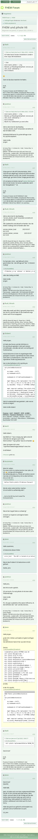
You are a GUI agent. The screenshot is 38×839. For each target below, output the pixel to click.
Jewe (7, 539)
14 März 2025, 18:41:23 (9, 429)
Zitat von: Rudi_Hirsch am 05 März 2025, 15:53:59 (19, 111)
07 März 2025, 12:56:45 (9, 257)
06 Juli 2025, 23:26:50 (8, 542)
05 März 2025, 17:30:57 (9, 167)
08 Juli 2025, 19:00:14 (8, 778)
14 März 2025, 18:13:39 (9, 336)
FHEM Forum (12, 7)
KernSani (23, 20)
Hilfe (5, 835)
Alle (25, 36)
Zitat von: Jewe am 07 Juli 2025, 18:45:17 (17, 738)
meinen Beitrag (28, 181)
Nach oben (5, 820)
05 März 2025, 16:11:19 (9, 47)
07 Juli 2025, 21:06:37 (8, 734)
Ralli (6, 44)
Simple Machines (24, 837)
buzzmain (9, 461)
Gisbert (8, 333)
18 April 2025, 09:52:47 (8, 507)
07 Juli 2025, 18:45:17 (8, 630)
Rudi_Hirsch (9, 209)
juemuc (8, 104)
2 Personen (6, 454)
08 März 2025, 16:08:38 (9, 306)
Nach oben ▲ (30, 835)
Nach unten (5, 35)
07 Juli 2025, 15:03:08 (8, 580)
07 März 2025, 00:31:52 (9, 212)
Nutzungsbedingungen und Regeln (16, 835)
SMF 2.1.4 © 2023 (14, 837)
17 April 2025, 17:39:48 (8, 464)
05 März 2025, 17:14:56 (9, 107)
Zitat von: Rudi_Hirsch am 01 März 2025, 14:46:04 (19, 52)
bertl (7, 426)
